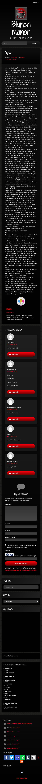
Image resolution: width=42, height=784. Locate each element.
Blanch (22, 57)
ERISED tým (8, 691)
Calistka (9, 748)
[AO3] (38, 757)
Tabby (8, 724)
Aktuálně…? (8, 688)
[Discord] (33, 757)
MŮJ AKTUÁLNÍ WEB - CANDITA (11, 656)
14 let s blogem (9, 672)
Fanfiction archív (9, 676)
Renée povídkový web (11, 703)
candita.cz (9, 312)
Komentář (8, 504)
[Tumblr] (28, 757)
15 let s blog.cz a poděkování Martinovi (15, 665)
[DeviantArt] (22, 757)
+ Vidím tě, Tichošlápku (11, 60)
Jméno (7, 524)
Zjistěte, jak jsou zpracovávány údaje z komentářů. (20, 570)
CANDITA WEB (8, 684)
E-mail (7, 530)
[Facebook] (6, 757)
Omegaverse (8, 668)
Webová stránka (10, 537)
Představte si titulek (10, 695)
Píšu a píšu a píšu (10, 680)
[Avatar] (21, 301)
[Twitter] (11, 757)
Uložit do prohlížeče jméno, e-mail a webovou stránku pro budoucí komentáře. (21, 546)
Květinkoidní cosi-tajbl (11, 707)
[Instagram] (17, 757)
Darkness (8, 699)
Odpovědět (15, 354)
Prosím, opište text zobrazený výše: (25, 556)
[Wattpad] (22, 761)
